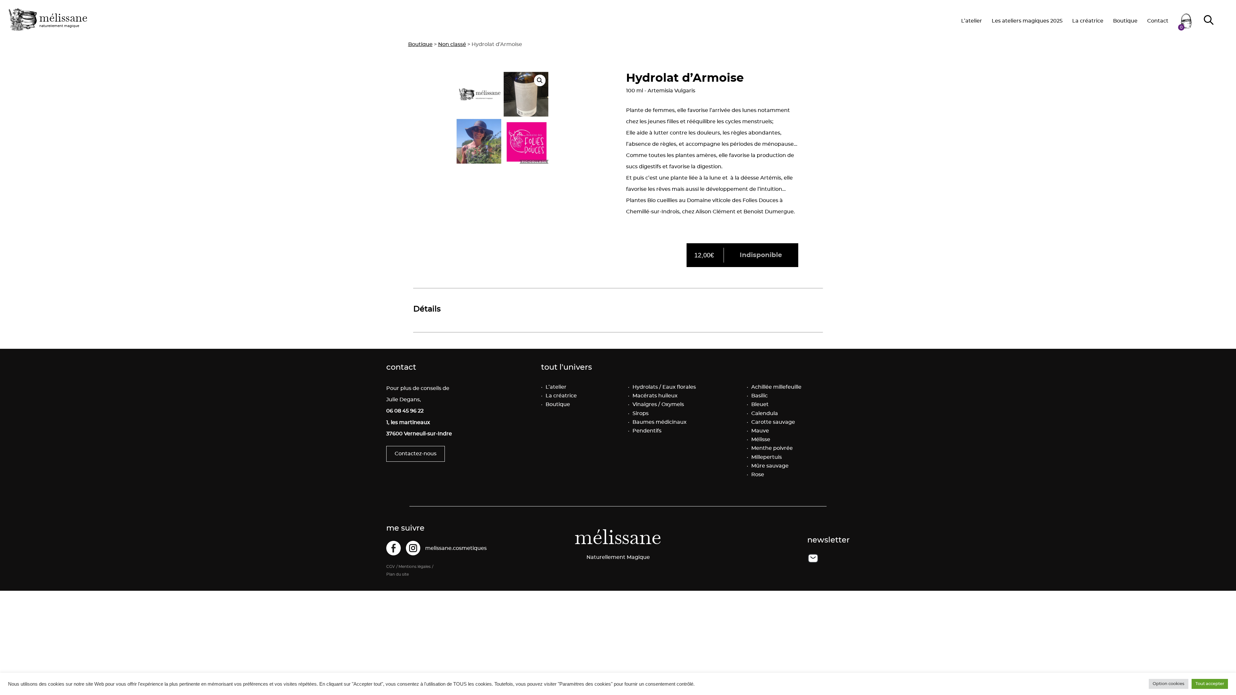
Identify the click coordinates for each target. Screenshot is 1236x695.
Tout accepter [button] (1209, 684)
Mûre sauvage (770, 465)
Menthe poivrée (772, 448)
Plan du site (397, 574)
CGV (390, 567)
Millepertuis (766, 457)
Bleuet (760, 404)
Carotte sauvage (773, 422)
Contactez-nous (415, 453)
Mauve (760, 430)
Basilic (759, 395)
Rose (757, 474)
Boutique (1125, 20)
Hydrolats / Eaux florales (664, 387)
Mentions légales (414, 567)
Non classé (452, 44)
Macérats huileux (655, 395)
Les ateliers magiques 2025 (1027, 20)
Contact (1157, 20)
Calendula (764, 413)
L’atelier (971, 20)
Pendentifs (646, 430)
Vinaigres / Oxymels (658, 404)
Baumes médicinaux (659, 422)
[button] (540, 80)
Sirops (640, 413)
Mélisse (760, 439)
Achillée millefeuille (776, 387)
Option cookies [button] (1168, 684)
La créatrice (1087, 20)
